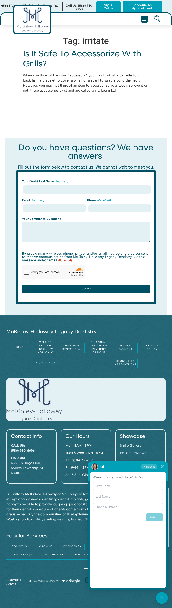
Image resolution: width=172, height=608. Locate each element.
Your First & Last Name (45, 181)
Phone (99, 200)
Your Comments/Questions (41, 218)
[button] (144, 19)
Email (33, 200)
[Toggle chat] (162, 598)
